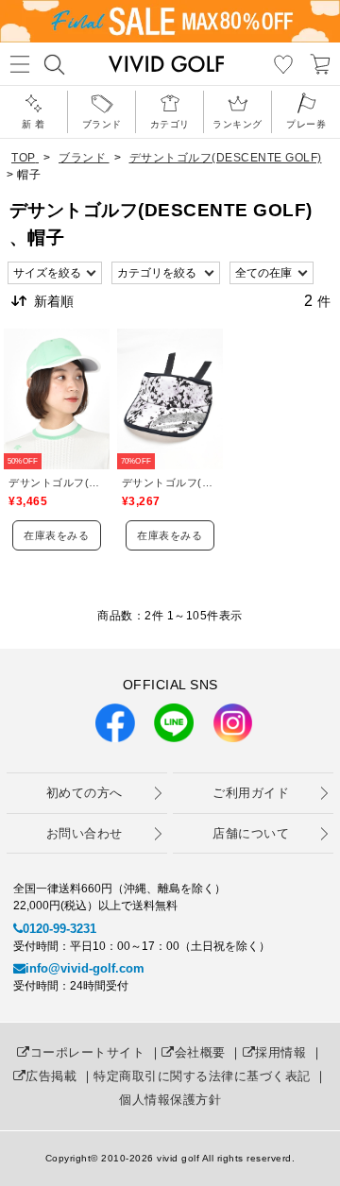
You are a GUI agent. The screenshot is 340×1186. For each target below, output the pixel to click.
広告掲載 (51, 1076)
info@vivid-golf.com (85, 968)
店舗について (250, 833)
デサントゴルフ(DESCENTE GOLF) (56, 482)
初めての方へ (84, 793)
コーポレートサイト (87, 1052)
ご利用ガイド (250, 793)
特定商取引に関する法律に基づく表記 (202, 1076)
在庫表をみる (56, 535)
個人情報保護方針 (170, 1100)
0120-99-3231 (59, 929)
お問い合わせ (84, 833)
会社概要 (200, 1052)
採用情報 (280, 1052)
